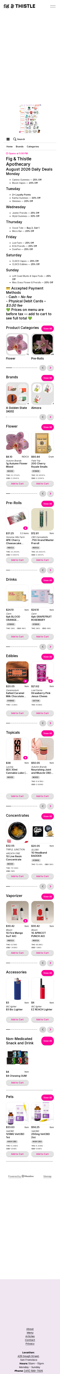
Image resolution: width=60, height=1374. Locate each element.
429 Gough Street (28, 1356)
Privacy (30, 1343)
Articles (30, 1336)
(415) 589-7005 (33, 1371)
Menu (30, 1332)
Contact (30, 1340)
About (30, 1329)
